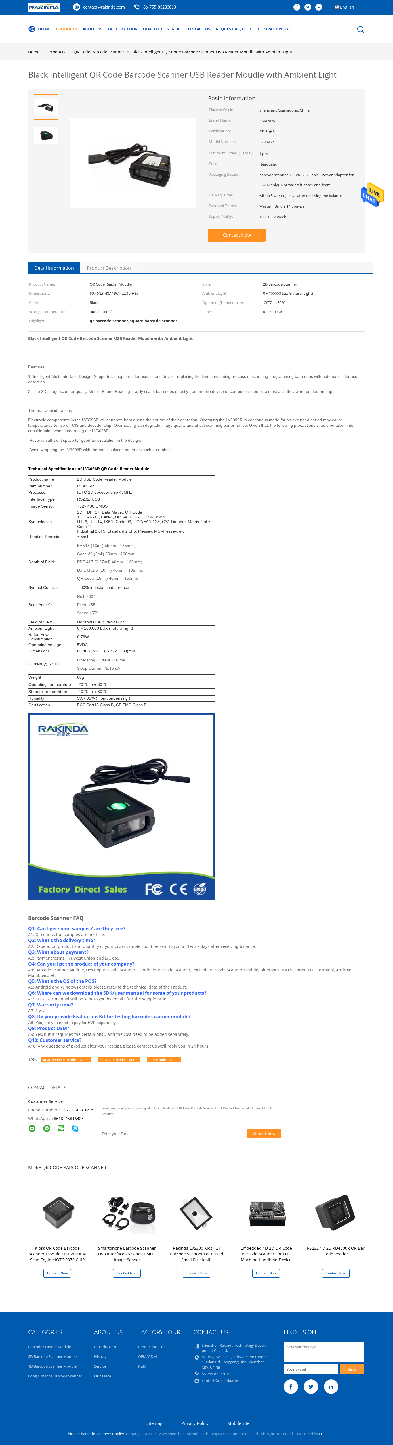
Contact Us (198, 29)
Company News (274, 29)
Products (66, 29)
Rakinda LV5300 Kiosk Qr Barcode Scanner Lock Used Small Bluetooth (196, 1253)
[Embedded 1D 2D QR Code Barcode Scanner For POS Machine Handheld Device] (267, 1212)
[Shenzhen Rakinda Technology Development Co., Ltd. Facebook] (298, 7)
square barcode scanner (119, 1059)
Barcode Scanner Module (49, 1346)
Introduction (105, 1346)
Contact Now (237, 235)
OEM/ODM (147, 1356)
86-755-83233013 (159, 7)
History (100, 1356)
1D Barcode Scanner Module (52, 1366)
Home (44, 29)
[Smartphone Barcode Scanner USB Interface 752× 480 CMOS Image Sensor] (128, 1212)
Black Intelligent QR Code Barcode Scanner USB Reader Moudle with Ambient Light (212, 52)
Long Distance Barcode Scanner (55, 1376)
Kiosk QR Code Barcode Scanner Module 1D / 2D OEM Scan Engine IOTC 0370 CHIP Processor (57, 1256)
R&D (142, 1366)
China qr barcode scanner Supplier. (96, 1433)
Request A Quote (234, 29)
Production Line (151, 1346)
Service (100, 1366)
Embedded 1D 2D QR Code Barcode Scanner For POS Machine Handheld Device (266, 1253)
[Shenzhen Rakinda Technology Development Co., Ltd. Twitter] (309, 7)
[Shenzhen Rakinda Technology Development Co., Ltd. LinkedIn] (320, 7)
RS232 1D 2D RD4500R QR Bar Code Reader (336, 1251)
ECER (323, 1433)
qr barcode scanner (164, 1059)
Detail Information (54, 268)
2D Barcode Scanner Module (52, 1356)
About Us (92, 29)
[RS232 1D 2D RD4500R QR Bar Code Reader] (337, 1212)
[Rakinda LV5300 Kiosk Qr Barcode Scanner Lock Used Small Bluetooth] (197, 1212)
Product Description (109, 268)
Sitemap (154, 1423)
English (347, 7)
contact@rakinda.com (104, 7)
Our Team (102, 1376)
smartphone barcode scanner (66, 1059)
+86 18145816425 (77, 1110)
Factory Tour (123, 29)
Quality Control (161, 29)
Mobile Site (238, 1423)
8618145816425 (69, 1118)
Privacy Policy (195, 1423)
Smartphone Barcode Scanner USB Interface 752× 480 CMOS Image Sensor (127, 1253)
